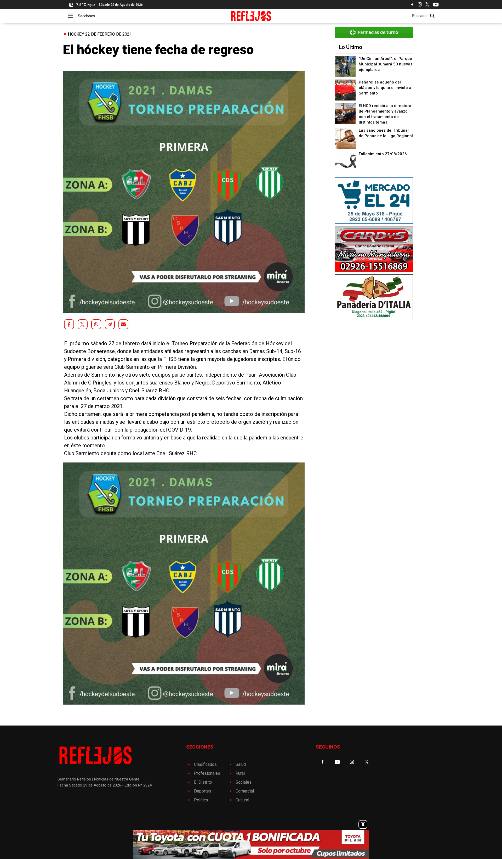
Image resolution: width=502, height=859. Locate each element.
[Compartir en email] (123, 324)
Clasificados (205, 764)
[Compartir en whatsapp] (96, 324)
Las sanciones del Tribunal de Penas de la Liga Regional (386, 133)
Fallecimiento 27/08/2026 (383, 154)
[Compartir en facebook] (69, 324)
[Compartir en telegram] (110, 324)
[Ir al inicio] (251, 16)
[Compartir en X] (83, 324)
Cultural (242, 799)
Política (201, 799)
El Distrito (203, 782)
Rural (240, 773)
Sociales (244, 782)
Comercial (245, 791)
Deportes (202, 791)
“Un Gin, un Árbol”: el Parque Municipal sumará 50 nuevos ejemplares (385, 64)
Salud (241, 764)
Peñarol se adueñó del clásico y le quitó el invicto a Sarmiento (385, 88)
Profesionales (207, 773)
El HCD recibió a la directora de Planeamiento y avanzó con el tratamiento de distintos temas (385, 114)
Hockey (76, 34)
